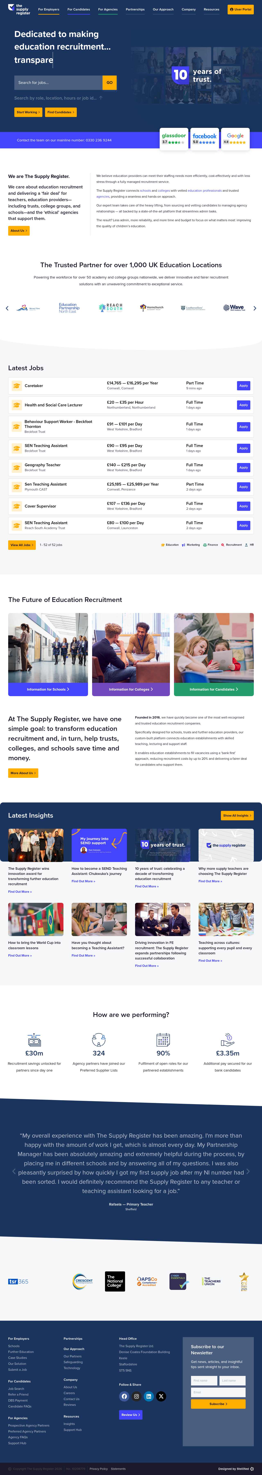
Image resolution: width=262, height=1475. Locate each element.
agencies (102, 197)
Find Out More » (20, 892)
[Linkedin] (149, 1396)
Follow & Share (130, 1385)
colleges (164, 191)
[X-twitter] (161, 1396)
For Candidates (19, 1381)
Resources (71, 1416)
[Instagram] (136, 1396)
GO (110, 82)
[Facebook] (124, 1396)
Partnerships (73, 1339)
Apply (243, 386)
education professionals (205, 191)
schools (145, 191)
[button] (235, 139)
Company (71, 1380)
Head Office (128, 1339)
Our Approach (74, 1349)
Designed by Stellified (233, 1469)
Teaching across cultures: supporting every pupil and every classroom (225, 947)
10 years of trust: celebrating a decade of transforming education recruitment (160, 873)
